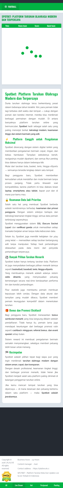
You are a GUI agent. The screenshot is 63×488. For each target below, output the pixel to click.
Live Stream (19, 485)
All (6, 485)
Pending (56, 485)
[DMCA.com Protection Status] (6, 476)
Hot (31, 485)
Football (12, 6)
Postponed (44, 485)
